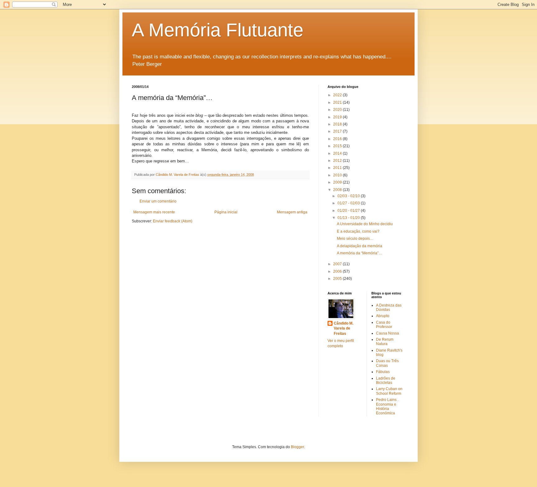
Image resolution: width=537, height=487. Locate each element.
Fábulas (383, 372)
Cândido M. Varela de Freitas (343, 328)
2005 (338, 278)
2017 (338, 131)
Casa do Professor (384, 324)
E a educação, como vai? (358, 231)
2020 (338, 109)
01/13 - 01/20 (349, 218)
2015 (338, 146)
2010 (338, 175)
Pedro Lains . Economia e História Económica (387, 406)
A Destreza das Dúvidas (389, 307)
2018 (338, 124)
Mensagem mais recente (154, 212)
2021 (338, 102)
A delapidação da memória (359, 246)
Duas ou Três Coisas (387, 363)
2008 (338, 190)
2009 (338, 182)
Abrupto (382, 316)
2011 (338, 168)
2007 (338, 264)
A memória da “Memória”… (359, 253)
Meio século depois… (355, 238)
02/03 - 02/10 (349, 196)
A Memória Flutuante (217, 30)
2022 (338, 95)
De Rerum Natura (384, 341)
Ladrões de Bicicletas (385, 380)
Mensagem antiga (292, 212)
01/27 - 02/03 (349, 203)
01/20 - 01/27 (349, 210)
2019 (338, 117)
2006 (338, 271)
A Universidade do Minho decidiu (365, 224)
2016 (338, 139)
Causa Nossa (387, 333)
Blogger (297, 447)
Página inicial (225, 212)
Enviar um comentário (158, 201)
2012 (338, 160)
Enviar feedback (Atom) (172, 221)
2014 (338, 153)
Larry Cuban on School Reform (389, 391)
